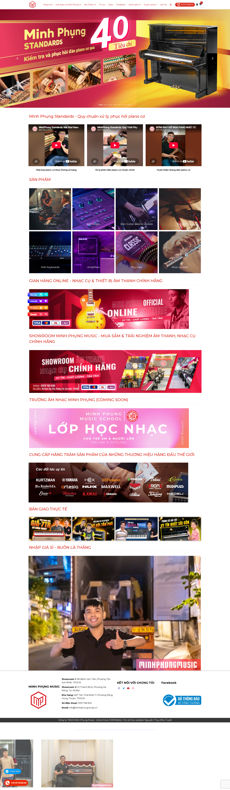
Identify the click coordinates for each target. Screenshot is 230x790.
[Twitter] (124, 688)
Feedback (120, 4)
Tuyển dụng (149, 4)
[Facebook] (119, 688)
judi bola (148, 729)
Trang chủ (47, 4)
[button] (17, 58)
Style (110, 4)
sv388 (138, 729)
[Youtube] (128, 688)
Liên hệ (163, 4)
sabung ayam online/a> (121, 729)
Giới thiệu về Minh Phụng (67, 4)
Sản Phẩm (89, 4)
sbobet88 (143, 729)
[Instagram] (133, 688)
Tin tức (102, 4)
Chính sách (134, 4)
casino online (133, 729)
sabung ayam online (81, 729)
